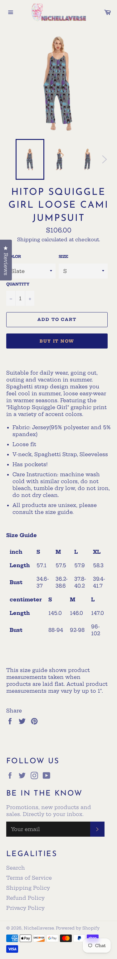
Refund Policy (25, 898)
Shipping (28, 239)
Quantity (17, 284)
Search (15, 868)
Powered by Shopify (78, 927)
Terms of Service (29, 878)
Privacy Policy (25, 908)
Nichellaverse (39, 927)
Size (63, 256)
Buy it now (57, 341)
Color (13, 256)
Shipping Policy (28, 888)
